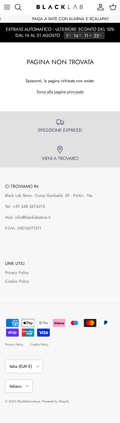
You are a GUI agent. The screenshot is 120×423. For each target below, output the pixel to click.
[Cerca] (21, 7)
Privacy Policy (17, 272)
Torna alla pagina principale (60, 92)
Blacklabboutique (28, 401)
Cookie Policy (17, 281)
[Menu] (7, 7)
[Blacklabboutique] (60, 7)
